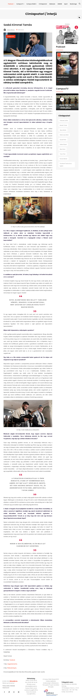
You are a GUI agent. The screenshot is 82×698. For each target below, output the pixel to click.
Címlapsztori (43, 4)
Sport (66, 4)
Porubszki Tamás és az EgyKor (66, 165)
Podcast (10, 4)
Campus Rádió (31, 4)
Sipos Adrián (63, 130)
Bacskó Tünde (63, 125)
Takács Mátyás (11, 29)
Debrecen (52, 4)
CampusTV (19, 4)
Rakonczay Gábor (64, 135)
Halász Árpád (63, 144)
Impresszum (6, 687)
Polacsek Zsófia (64, 120)
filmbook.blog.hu (11, 668)
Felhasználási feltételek (9, 686)
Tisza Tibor (63, 154)
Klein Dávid (62, 149)
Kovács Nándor (63, 158)
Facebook (12, 660)
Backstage (73, 4)
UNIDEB (60, 4)
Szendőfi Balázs (63, 77)
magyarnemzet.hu (12, 664)
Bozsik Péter (63, 139)
